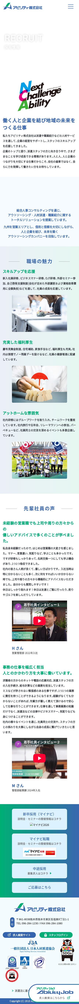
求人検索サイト (22, 935)
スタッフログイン (58, 935)
